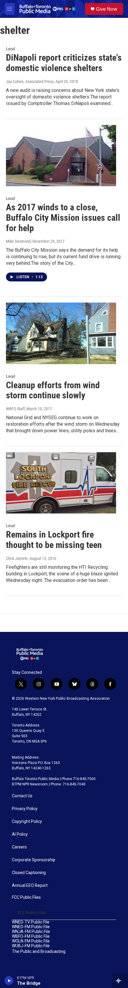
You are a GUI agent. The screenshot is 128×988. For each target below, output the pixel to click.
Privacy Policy (25, 809)
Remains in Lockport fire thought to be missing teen (54, 539)
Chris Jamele (17, 558)
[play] (9, 981)
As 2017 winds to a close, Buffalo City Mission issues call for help (63, 217)
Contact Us (22, 796)
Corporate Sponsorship (33, 860)
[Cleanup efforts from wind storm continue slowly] (61, 333)
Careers (19, 847)
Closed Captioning (29, 872)
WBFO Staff (15, 408)
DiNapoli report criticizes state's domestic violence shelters (64, 62)
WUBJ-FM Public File (31, 946)
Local (10, 48)
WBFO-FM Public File (31, 936)
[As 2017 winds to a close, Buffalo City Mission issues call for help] (61, 155)
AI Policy (20, 834)
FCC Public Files (26, 897)
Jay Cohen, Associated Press (30, 81)
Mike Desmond (18, 241)
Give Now (106, 9)
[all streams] (120, 980)
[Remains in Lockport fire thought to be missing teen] (61, 482)
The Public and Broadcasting (38, 951)
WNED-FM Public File (31, 927)
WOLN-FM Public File (31, 941)
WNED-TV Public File (30, 922)
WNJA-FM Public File (31, 931)
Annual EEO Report (30, 885)
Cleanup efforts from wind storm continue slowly (53, 390)
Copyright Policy (27, 821)
